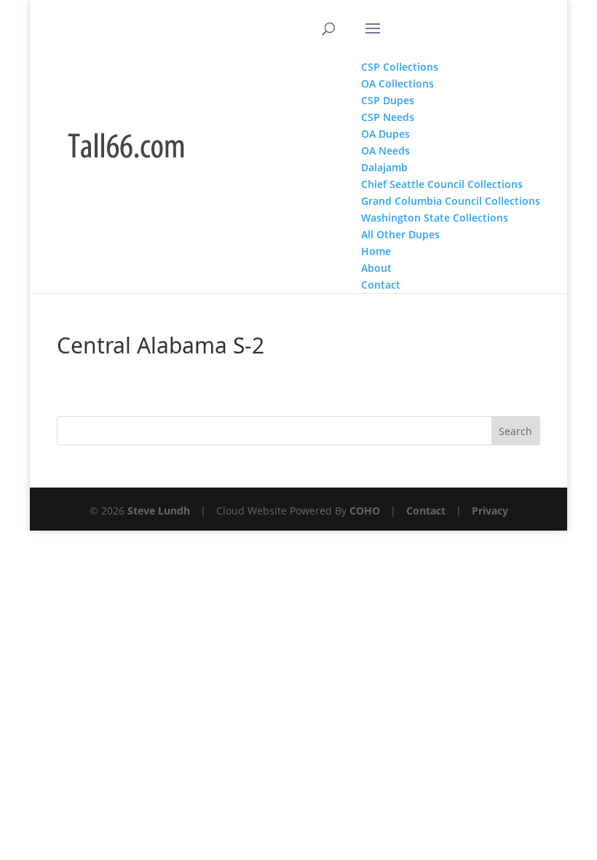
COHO (364, 510)
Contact (426, 510)
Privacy (490, 510)
